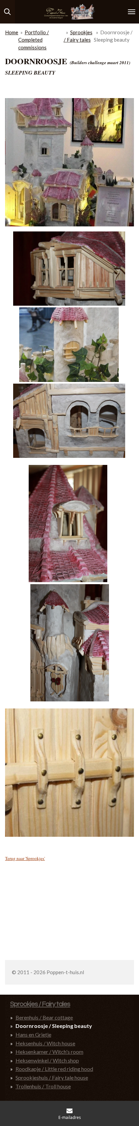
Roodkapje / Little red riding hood (54, 1069)
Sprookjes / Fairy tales (40, 1003)
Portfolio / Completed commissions (33, 39)
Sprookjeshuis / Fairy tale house (52, 1077)
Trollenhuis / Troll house (43, 1086)
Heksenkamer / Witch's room (49, 1051)
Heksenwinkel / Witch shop (47, 1060)
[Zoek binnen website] (7, 12)
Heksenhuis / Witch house (45, 1043)
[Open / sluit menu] (131, 12)
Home (11, 32)
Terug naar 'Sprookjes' (25, 858)
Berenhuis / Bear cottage (44, 1017)
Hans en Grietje (33, 1034)
